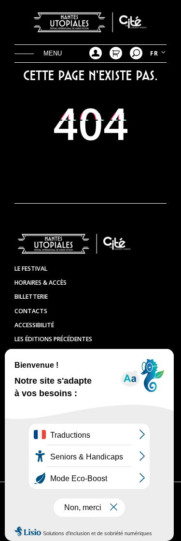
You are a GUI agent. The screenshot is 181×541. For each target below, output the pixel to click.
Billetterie (31, 296)
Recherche (136, 53)
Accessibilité (34, 325)
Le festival (30, 268)
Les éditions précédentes (53, 339)
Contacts (30, 311)
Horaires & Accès (40, 282)
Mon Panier (116, 53)
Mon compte (95, 53)
